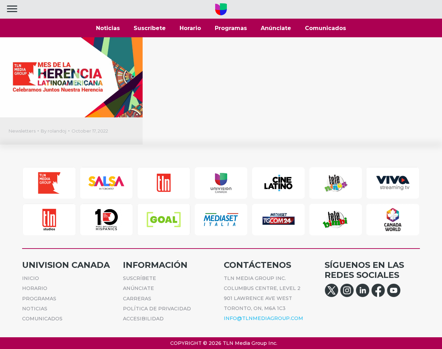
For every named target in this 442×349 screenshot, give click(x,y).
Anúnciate (276, 28)
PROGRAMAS (39, 298)
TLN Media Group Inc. (250, 343)
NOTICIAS (34, 309)
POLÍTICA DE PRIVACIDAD (157, 309)
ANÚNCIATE (138, 288)
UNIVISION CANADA (66, 265)
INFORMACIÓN (155, 265)
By (53, 131)
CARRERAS (137, 298)
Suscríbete (150, 28)
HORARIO (34, 288)
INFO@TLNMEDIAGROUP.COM (263, 318)
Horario (190, 28)
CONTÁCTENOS (257, 265)
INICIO (30, 278)
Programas (231, 28)
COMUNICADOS (42, 319)
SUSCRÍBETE (139, 278)
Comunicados (325, 28)
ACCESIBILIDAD (143, 319)
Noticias (108, 28)
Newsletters (22, 131)
